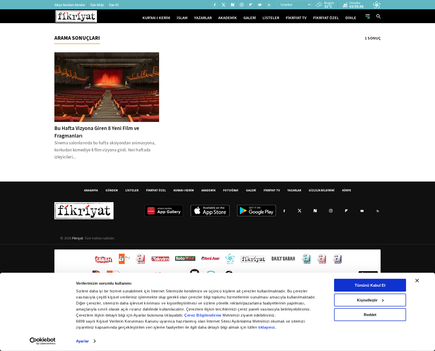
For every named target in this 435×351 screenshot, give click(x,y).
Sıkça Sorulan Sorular (69, 5)
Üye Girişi (97, 5)
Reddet (370, 315)
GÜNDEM (111, 190)
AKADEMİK (227, 17)
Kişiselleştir (367, 300)
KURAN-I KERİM (183, 190)
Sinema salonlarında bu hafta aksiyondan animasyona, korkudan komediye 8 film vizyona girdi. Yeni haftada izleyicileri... (104, 150)
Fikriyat (77, 238)
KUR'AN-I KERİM (156, 17)
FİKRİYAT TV (296, 17)
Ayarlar (82, 341)
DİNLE (350, 17)
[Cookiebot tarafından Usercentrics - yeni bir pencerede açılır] (43, 341)
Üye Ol (114, 5)
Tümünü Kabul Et (370, 285)
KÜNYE (346, 190)
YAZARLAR (203, 17)
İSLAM (182, 17)
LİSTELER (271, 17)
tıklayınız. (267, 327)
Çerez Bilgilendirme (203, 315)
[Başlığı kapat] (417, 280)
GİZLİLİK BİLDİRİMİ (322, 190)
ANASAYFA (91, 190)
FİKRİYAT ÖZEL (326, 17)
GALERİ (249, 17)
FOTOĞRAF (230, 190)
